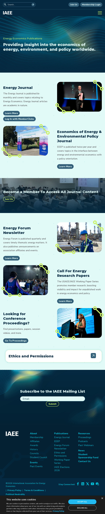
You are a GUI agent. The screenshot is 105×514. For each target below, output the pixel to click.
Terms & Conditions (34, 490)
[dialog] (52, 505)
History (34, 449)
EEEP (57, 441)
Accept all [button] (82, 502)
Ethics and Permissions (60, 454)
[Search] (33, 4)
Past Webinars (86, 445)
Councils (34, 453)
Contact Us (84, 461)
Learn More (11, 113)
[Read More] (93, 355)
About (33, 433)
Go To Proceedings (16, 340)
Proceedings (84, 437)
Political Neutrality (15, 494)
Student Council (38, 457)
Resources (84, 433)
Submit (52, 403)
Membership (36, 437)
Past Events (36, 466)
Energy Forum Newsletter (61, 447)
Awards (34, 445)
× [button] (102, 498)
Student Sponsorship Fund (88, 456)
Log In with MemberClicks (19, 119)
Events (34, 462)
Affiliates (34, 441)
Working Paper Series (62, 461)
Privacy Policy (14, 490)
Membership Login (91, 4)
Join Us (73, 4)
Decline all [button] (82, 508)
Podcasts (83, 441)
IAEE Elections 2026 (62, 469)
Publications (61, 433)
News (81, 450)
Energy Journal (62, 437)
